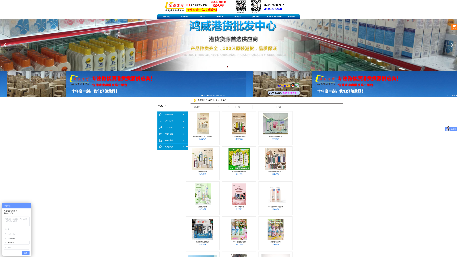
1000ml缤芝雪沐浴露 (239, 242)
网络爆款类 (169, 134)
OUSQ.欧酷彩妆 (239, 207)
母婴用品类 (212, 100)
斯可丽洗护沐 (202, 172)
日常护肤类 (275, 139)
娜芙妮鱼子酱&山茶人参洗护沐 (203, 136)
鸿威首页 (201, 100)
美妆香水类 (239, 209)
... (275, 247)
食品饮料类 (169, 147)
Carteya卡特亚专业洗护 (275, 172)
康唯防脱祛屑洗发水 (202, 242)
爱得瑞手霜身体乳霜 (275, 136)
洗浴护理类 (202, 139)
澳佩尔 (223, 100)
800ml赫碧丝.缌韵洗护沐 (275, 207)
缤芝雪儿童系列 (276, 242)
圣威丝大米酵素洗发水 (239, 172)
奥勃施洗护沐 (202, 207)
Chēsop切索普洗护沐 (239, 136)
